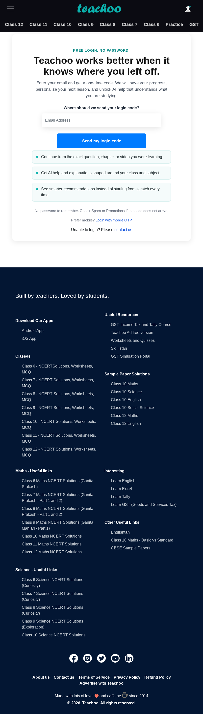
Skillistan (119, 348)
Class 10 (62, 24)
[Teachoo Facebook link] (74, 658)
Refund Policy (157, 677)
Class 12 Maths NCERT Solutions (52, 552)
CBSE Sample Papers (130, 548)
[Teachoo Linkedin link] (129, 658)
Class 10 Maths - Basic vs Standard (142, 540)
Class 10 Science (126, 392)
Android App (33, 330)
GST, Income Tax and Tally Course (141, 325)
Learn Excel (121, 489)
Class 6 (151, 24)
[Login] (188, 9)
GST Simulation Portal (130, 356)
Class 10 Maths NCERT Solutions (52, 536)
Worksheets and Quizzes (133, 340)
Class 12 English (126, 423)
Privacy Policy (127, 677)
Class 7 (129, 24)
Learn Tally (120, 497)
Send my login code (101, 141)
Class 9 (86, 24)
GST (194, 24)
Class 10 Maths (124, 384)
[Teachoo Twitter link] (102, 658)
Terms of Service (94, 677)
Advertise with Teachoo (101, 683)
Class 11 (38, 24)
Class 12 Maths (124, 415)
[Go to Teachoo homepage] (99, 8)
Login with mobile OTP (114, 220)
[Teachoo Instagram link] (88, 658)
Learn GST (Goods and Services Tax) (144, 504)
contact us (123, 230)
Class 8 (107, 24)
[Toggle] (12, 8)
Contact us (64, 677)
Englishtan (120, 532)
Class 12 (14, 24)
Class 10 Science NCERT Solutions (53, 635)
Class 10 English (126, 400)
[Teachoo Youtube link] (116, 658)
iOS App (29, 338)
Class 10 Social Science (132, 408)
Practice (174, 24)
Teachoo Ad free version (132, 332)
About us (41, 677)
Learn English (123, 481)
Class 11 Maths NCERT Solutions (51, 544)
